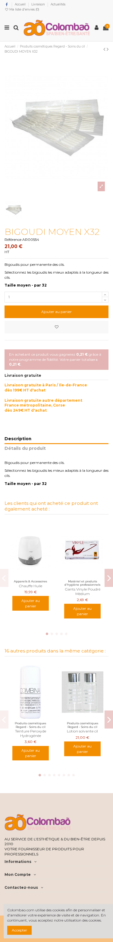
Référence (13, 239)
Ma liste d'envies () (23, 9)
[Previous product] (105, 49)
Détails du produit (25, 448)
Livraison (38, 4)
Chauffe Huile (30, 586)
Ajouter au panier (56, 311)
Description (18, 438)
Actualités (58, 4)
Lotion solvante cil (82, 731)
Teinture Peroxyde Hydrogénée (30, 733)
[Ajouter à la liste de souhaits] (56, 327)
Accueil (21, 4)
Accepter (19, 930)
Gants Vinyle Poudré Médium (82, 591)
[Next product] (107, 49)
